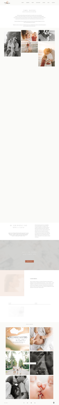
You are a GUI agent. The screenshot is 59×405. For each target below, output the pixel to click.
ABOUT (23, 2)
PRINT (33, 2)
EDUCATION (38, 2)
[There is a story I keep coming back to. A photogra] (17, 363)
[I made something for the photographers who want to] (17, 339)
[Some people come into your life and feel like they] (17, 387)
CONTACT (53, 2)
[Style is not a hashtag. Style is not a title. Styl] (41, 387)
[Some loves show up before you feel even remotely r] (41, 339)
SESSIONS (27, 2)
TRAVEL (44, 2)
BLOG (48, 2)
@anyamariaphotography (29, 363)
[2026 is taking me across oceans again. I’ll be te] (41, 363)
